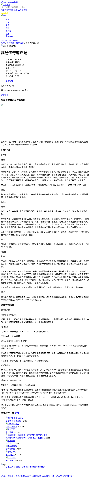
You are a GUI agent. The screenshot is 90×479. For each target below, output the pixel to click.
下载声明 (41, 467)
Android (14, 2)
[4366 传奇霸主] (12, 424)
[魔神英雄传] (11, 446)
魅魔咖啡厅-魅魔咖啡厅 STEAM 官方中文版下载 (25, 438)
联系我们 (17, 467)
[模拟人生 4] (11, 458)
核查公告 (25, 467)
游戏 (15, 10)
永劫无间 (9, 432)
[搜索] (24, 7)
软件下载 (10, 43)
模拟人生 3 (10, 455)
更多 (17, 413)
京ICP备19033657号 (24, 476)
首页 (3, 10)
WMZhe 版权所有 (8, 476)
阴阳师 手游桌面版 (13, 421)
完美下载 (4, 95)
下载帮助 (33, 467)
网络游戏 (20, 43)
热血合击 (9, 443)
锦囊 (11, 10)
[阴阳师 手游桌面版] (14, 418)
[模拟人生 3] (11, 452)
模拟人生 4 (10, 460)
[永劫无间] (10, 429)
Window (4, 2)
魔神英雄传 (10, 449)
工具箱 (20, 10)
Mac (9, 2)
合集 (26, 10)
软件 (7, 10)
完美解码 (4, 13)
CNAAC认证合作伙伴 (65, 476)
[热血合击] (10, 441)
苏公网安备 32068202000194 (43, 476)
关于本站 (9, 467)
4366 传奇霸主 (11, 427)
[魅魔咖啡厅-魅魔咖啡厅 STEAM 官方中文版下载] (26, 435)
